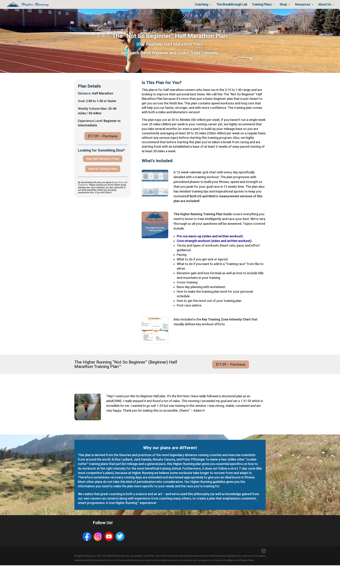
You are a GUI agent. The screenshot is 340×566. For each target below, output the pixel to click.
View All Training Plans (102, 169)
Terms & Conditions (224, 560)
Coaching (201, 4)
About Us (324, 4)
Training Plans (261, 4)
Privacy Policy (247, 560)
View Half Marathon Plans (103, 158)
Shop (283, 4)
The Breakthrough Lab (231, 4)
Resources (302, 4)
